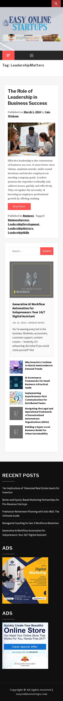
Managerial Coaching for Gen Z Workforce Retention (30, 523)
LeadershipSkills (18, 232)
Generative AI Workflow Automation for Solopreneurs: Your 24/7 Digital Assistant (28, 310)
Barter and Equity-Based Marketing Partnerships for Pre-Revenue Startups (30, 502)
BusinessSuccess (18, 220)
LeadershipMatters (20, 228)
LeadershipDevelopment (23, 224)
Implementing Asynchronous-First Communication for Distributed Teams (36, 398)
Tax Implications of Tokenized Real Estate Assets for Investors (30, 490)
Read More (19, 206)
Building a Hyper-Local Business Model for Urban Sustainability (37, 430)
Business (28, 216)
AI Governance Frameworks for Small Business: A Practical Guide (37, 382)
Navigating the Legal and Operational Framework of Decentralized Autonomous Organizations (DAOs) (39, 415)
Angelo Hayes (37, 322)
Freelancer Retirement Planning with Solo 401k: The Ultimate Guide (30, 513)
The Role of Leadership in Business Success (27, 97)
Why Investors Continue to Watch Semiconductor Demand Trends (39, 365)
